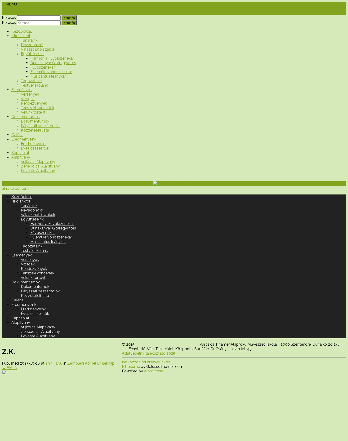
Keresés (9, 17)
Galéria (17, 134)
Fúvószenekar (42, 67)
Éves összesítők (35, 148)
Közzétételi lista (35, 130)
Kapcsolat (20, 152)
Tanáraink (29, 40)
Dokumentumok (25, 117)
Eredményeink (23, 139)
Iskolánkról (20, 36)
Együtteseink (32, 54)
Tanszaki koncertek (37, 108)
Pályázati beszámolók (40, 125)
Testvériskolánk (34, 85)
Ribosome (131, 366)
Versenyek (30, 94)
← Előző (9, 368)
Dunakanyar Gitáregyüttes (53, 63)
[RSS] (10, 13)
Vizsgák (28, 99)
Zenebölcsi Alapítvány (40, 166)
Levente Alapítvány (38, 170)
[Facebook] (3, 13)
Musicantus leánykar (48, 76)
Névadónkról (32, 45)
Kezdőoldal (21, 31)
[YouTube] (7, 13)
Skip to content (15, 188)
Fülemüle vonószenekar (51, 72)
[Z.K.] (37, 439)
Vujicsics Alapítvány (38, 161)
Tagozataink (31, 81)
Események (21, 90)
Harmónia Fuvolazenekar (52, 58)
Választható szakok (38, 49)
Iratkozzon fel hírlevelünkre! (146, 362)
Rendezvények (34, 103)
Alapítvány (20, 157)
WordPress (153, 371)
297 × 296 (53, 363)
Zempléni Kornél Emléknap (91, 363)
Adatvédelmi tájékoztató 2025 (148, 353)
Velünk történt (33, 112)
